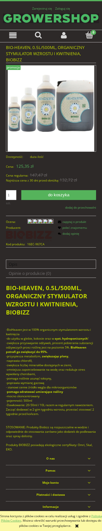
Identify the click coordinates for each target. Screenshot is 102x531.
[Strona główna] (51, 18)
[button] (13, 35)
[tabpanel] (51, 368)
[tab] (51, 264)
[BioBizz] (29, 236)
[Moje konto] (63, 35)
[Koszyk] (89, 35)
